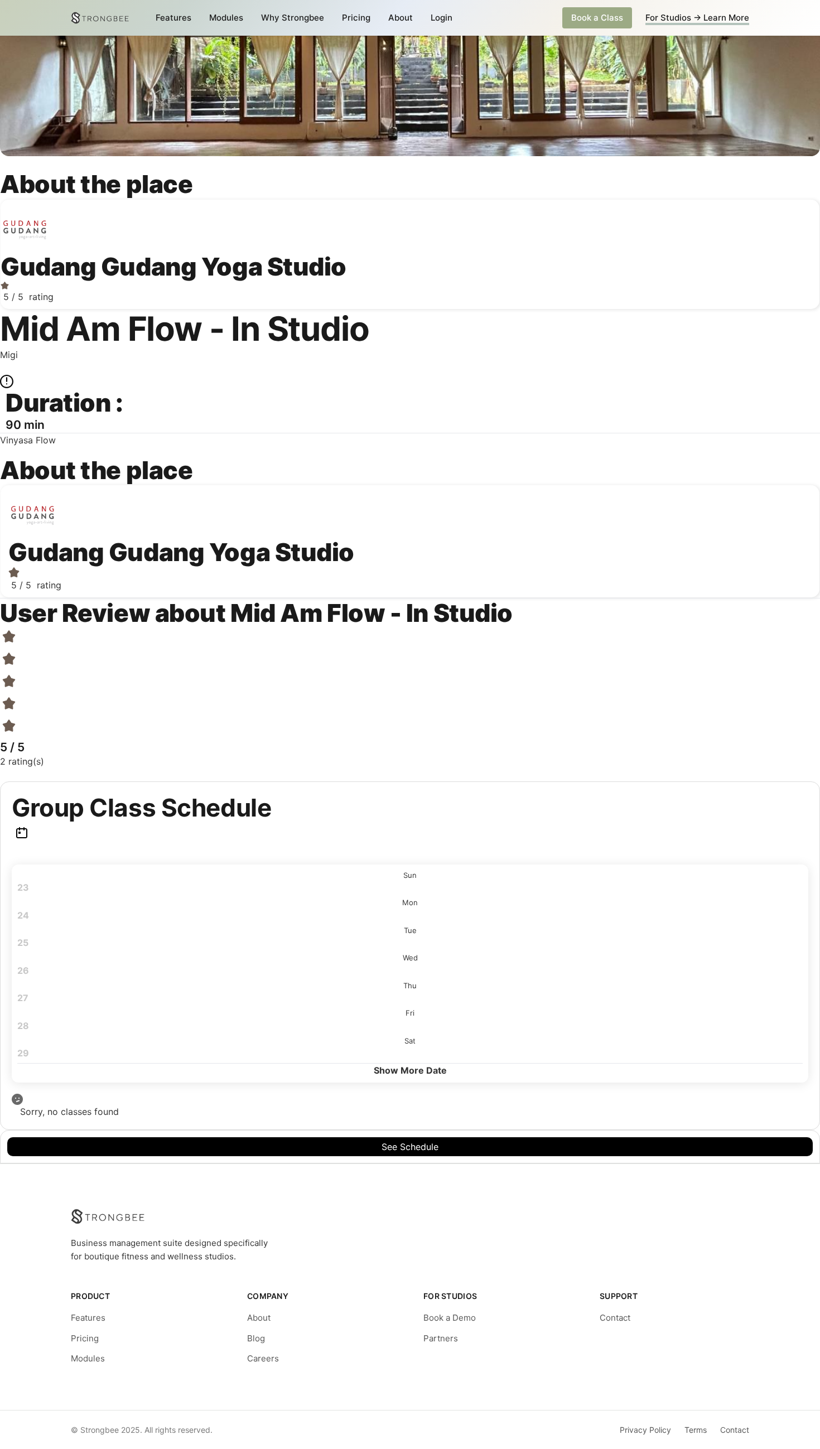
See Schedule (410, 1146)
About (400, 17)
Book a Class (597, 17)
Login (441, 17)
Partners (440, 1338)
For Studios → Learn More (697, 17)
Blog (256, 1338)
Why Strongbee (292, 17)
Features (173, 17)
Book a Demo (449, 1317)
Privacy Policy (645, 1429)
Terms (695, 1429)
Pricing (356, 17)
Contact (615, 1317)
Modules (226, 17)
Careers (263, 1358)
